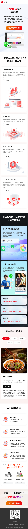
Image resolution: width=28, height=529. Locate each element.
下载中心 (11, 524)
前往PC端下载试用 (14, 28)
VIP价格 (16, 524)
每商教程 (22, 524)
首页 (6, 524)
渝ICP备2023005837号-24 (17, 527)
